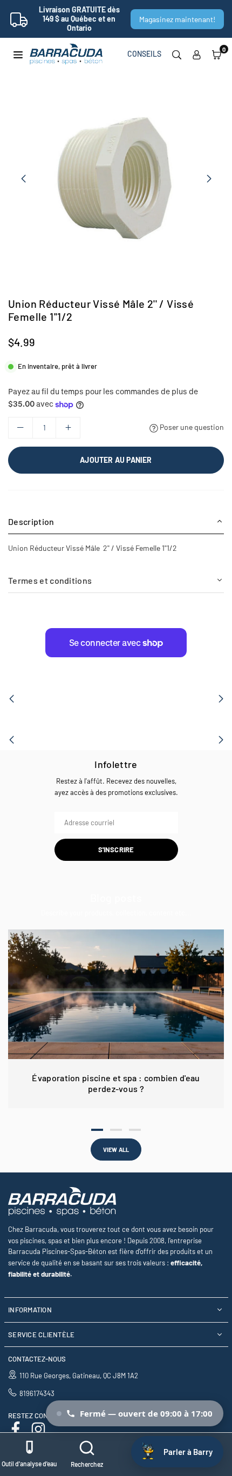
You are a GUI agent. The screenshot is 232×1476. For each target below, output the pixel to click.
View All (116, 1149)
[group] (116, 178)
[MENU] (18, 54)
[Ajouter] (68, 427)
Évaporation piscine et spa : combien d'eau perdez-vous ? (116, 1083)
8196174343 (36, 1393)
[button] (217, 54)
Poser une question (191, 427)
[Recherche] (177, 54)
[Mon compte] (197, 54)
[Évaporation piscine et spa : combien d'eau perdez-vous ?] (116, 994)
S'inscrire (116, 849)
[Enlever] (20, 427)
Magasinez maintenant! (177, 19)
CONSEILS (144, 53)
